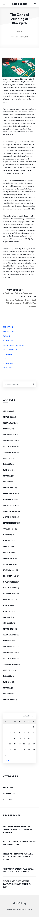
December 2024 (9, 505)
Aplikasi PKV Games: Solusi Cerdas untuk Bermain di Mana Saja (18, 870)
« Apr (7, 760)
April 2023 (7, 623)
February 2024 (9, 564)
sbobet (6, 359)
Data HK (6, 336)
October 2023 (9, 588)
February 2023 (9, 635)
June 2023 (7, 611)
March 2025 (8, 488)
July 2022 (7, 676)
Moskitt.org (19, 3)
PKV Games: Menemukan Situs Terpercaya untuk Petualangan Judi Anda (18, 829)
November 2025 (10, 440)
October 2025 (9, 446)
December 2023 (9, 576)
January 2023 (9, 641)
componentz (27, 909)
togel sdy (7, 368)
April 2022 (7, 694)
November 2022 (10, 652)
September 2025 (10, 452)
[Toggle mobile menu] (4, 3)
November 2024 (10, 511)
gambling (7, 793)
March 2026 (8, 417)
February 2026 (9, 423)
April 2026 (7, 411)
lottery (7, 799)
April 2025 (7, 482)
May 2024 (7, 547)
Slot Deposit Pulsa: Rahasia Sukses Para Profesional (19, 843)
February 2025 (9, 493)
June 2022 (7, 682)
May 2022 (7, 688)
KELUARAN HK (9, 331)
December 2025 (9, 435)
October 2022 (9, 658)
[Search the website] (35, 4)
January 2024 (9, 570)
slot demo (8, 341)
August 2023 (8, 600)
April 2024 (7, 552)
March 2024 (8, 558)
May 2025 (7, 476)
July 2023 (7, 605)
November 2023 (10, 582)
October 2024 (9, 517)
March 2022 (8, 700)
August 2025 (8, 458)
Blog (19, 31)
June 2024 (7, 541)
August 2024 (8, 529)
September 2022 (10, 664)
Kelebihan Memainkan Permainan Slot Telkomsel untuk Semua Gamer (18, 857)
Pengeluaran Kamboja (13, 345)
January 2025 (9, 499)
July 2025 (7, 464)
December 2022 (9, 647)
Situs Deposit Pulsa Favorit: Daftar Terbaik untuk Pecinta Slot (17, 884)
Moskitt (14, 37)
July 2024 (7, 535)
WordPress (11, 909)
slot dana (7, 354)
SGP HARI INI (8, 327)
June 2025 (7, 470)
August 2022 (8, 670)
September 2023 (10, 594)
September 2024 (10, 523)
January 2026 (9, 429)
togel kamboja (10, 350)
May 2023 (7, 617)
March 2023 (8, 629)
